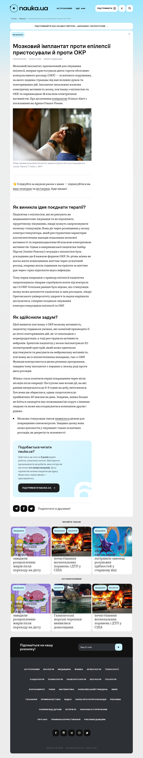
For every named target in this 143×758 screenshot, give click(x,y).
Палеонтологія (76, 679)
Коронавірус (37, 689)
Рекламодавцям (94, 719)
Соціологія (37, 679)
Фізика (79, 669)
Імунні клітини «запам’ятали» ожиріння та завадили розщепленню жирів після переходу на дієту (27, 558)
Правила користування (65, 719)
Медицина (22, 19)
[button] (106, 8)
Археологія (94, 669)
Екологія (95, 679)
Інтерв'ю (70, 709)
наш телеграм (22, 189)
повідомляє (59, 98)
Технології (112, 669)
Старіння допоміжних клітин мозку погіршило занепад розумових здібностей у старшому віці (110, 558)
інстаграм (43, 189)
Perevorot (78, 748)
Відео (68, 699)
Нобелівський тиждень (93, 689)
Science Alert (57, 59)
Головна (14, 19)
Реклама (115, 699)
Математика (66, 689)
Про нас (42, 719)
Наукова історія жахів (93, 709)
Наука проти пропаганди (90, 699)
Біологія (48, 669)
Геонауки (31, 699)
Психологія (55, 679)
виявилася (62, 418)
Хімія (114, 689)
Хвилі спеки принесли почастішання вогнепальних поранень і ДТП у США (67, 560)
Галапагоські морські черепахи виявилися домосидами (68, 621)
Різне (52, 689)
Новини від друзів (50, 709)
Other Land (91, 748)
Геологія (110, 679)
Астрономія (64, 8)
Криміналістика (51, 699)
